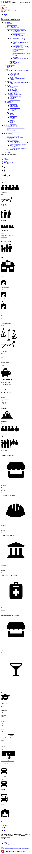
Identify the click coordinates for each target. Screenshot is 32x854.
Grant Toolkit (13, 146)
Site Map (6, 843)
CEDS (8, 85)
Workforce (9, 102)
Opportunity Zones (14, 93)
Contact (5, 14)
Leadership (9, 23)
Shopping (12, 120)
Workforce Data (13, 104)
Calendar (12, 59)
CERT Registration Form (15, 145)
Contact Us (9, 66)
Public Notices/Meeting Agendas (14, 94)
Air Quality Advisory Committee (20, 46)
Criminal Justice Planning (13, 136)
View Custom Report (6, 848)
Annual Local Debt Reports (19, 35)
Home (5, 15)
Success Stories (7, 150)
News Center (16, 62)
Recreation (12, 117)
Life (7, 112)
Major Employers (14, 105)
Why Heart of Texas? (15, 73)
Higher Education (14, 106)
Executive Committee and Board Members (20, 82)
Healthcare (12, 118)
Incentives (12, 110)
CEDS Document (14, 86)
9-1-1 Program (10, 138)
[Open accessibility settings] (2, 851)
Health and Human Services (10, 125)
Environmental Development (13, 149)
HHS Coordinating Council (19, 51)
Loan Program (10, 101)
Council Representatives (12, 26)
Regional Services (8, 133)
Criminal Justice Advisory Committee (21, 47)
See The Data (4, 237)
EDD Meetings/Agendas (15, 96)
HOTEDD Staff (13, 84)
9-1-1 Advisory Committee (19, 45)
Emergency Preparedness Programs (18, 144)
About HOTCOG (8, 22)
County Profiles (13, 90)
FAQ (8, 67)
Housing (12, 113)
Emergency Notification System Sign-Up (19, 142)
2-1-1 (8, 129)
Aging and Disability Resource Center (15, 128)
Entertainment (13, 121)
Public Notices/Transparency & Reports (16, 29)
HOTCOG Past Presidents (13, 27)
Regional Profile (13, 77)
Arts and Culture (13, 116)
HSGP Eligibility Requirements (20, 148)
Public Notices (13, 61)
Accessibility (7, 844)
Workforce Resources (15, 108)
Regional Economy (14, 74)
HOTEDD (6, 69)
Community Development (13, 134)
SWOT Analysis (13, 88)
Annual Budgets (16, 34)
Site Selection (13, 109)
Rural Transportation (11, 130)
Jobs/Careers (12, 37)
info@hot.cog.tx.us (5, 837)
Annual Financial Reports (19, 33)
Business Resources (14, 75)
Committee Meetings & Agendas (17, 38)
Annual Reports (16, 31)
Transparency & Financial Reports (18, 30)
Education (12, 114)
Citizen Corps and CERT (15, 141)
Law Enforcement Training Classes (15, 137)
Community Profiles (14, 92)
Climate (11, 122)
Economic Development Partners (17, 78)
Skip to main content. (6, 1)
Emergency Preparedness (12, 140)
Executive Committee (12, 25)
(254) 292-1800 (17, 835)
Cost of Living (13, 124)
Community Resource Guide (13, 132)
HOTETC (12, 80)
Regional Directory (11, 65)
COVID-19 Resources (15, 63)
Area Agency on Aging (12, 126)
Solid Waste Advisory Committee (20, 58)
